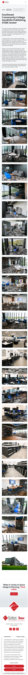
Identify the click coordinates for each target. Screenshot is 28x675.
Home (3, 9)
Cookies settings (14, 662)
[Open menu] (25, 2)
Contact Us (14, 594)
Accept (14, 666)
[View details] (10, 629)
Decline (14, 669)
